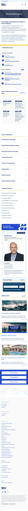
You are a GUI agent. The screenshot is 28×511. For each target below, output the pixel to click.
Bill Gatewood (8, 235)
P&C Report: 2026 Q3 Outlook (8, 335)
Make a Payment (5, 1)
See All (22, 279)
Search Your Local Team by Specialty (13, 289)
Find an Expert (14, 372)
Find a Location (14, 382)
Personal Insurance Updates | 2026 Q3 (10, 313)
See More (22, 92)
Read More (6, 274)
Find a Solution (14, 377)
